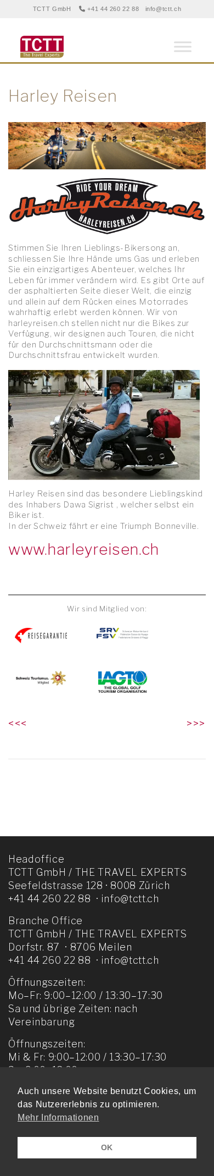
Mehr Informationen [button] (58, 1117)
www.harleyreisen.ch (83, 549)
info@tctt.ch (163, 8)
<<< (17, 723)
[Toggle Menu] (183, 46)
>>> (196, 723)
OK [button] (107, 1147)
